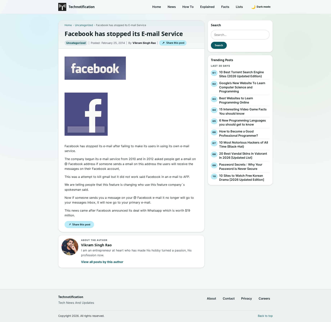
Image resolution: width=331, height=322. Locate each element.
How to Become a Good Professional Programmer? (238, 133)
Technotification (82, 7)
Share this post (173, 42)
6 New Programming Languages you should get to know (242, 122)
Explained (207, 7)
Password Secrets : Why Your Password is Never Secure (240, 167)
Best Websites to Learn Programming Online (236, 100)
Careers (264, 298)
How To (188, 7)
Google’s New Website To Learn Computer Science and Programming (242, 87)
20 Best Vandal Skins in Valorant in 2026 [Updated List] (243, 156)
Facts (225, 7)
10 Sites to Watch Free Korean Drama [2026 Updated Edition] (241, 178)
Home (156, 7)
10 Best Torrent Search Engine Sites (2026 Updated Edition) (241, 74)
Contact (229, 298)
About (211, 298)
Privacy (246, 298)
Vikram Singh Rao (144, 42)
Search (219, 45)
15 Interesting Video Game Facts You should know (243, 111)
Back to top (265, 315)
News (172, 7)
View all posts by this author (102, 262)
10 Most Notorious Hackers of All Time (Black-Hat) (243, 144)
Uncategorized (76, 42)
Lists (239, 7)
